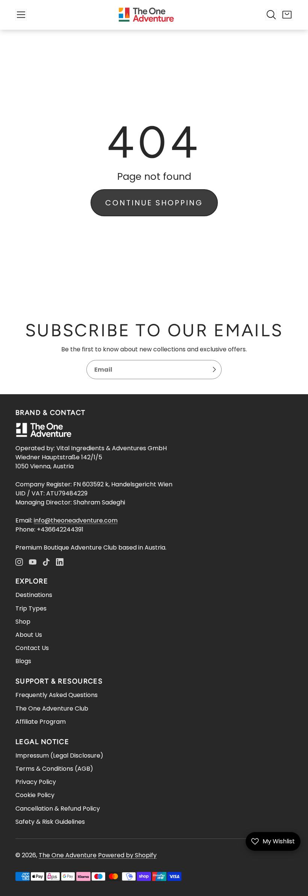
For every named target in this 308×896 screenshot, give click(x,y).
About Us (28, 634)
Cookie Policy (34, 795)
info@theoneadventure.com (76, 520)
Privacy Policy (35, 782)
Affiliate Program (40, 721)
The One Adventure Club (51, 708)
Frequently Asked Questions (56, 695)
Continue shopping (154, 202)
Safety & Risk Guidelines (50, 821)
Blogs (23, 661)
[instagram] (19, 562)
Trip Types (31, 608)
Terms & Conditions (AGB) (54, 768)
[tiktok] (46, 562)
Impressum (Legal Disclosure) (59, 755)
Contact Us (32, 648)
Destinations (33, 595)
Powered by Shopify (127, 855)
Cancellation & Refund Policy (57, 808)
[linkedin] (59, 562)
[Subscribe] (214, 370)
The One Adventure (68, 855)
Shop (22, 621)
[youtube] (32, 562)
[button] (21, 14)
